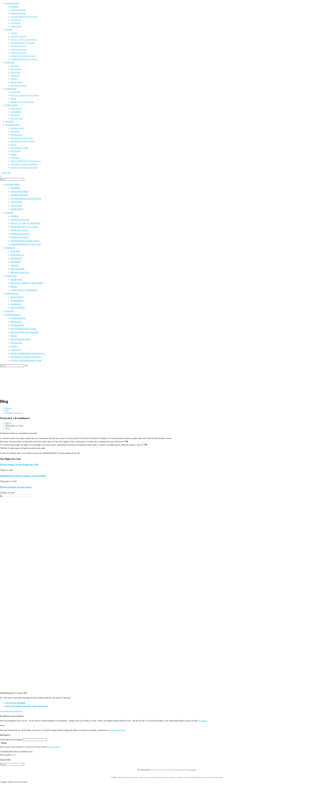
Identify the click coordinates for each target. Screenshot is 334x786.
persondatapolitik (54, 747)
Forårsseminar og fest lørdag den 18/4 (19, 464)
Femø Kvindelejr (81, 381)
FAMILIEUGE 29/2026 (19, 234)
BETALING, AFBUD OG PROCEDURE (26, 283)
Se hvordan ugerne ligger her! (11, 711)
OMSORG (14, 265)
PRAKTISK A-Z (17, 255)
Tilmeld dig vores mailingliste (11, 740)
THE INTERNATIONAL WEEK (23, 329)
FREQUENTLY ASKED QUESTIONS (25, 357)
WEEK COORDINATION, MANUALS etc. (28, 353)
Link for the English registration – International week (26, 706)
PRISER (13, 287)
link (13, 755)
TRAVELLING (16, 343)
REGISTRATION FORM (20, 339)
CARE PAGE (15, 350)
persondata (192, 770)
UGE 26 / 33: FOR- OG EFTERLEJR (25, 223)
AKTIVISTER (16, 206)
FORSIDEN (15, 188)
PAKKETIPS (15, 262)
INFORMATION (17, 325)
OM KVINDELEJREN (19, 191)
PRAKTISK (10, 248)
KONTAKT (10, 311)
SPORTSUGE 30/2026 (19, 237)
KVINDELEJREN (12, 184)
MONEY (14, 346)
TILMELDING (11, 276)
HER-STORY (15, 322)
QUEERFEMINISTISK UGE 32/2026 (25, 244)
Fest (8, 428)
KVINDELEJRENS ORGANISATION (25, 199)
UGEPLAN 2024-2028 (19, 220)
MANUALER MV (17, 308)
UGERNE (9, 213)
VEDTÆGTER (16, 202)
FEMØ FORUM (11, 294)
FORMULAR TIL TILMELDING (23, 290)
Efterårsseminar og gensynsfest (15, 487)
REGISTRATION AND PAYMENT (24, 332)
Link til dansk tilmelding (15, 703)
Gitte (9, 423)
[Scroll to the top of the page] (0, 784)
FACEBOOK (15, 304)
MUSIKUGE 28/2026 (19, 230)
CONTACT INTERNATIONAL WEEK (26, 360)
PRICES (13, 336)
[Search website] (1, 176)
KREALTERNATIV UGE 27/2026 (24, 227)
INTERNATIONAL (13, 315)
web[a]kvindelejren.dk (117, 730)
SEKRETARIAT (16, 209)
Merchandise (202, 721)
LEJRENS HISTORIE (19, 195)
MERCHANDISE (17, 269)
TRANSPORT (16, 258)
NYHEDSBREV (17, 301)
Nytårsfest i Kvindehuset (14, 413)
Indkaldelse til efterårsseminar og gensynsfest (23, 475)
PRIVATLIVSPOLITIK (19, 272)
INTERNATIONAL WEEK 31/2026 (24, 241)
